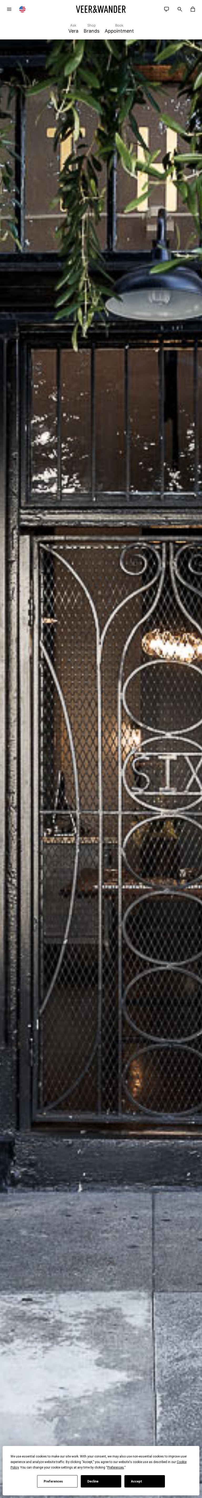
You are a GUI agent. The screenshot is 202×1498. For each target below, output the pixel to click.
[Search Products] (179, 9)
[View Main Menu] (9, 9)
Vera (73, 28)
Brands (91, 28)
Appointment (119, 28)
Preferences (53, 1481)
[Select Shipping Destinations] (22, 9)
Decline (92, 1481)
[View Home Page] (101, 9)
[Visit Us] (101, 768)
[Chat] (166, 9)
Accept (136, 1481)
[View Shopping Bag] (192, 9)
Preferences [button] (115, 1467)
